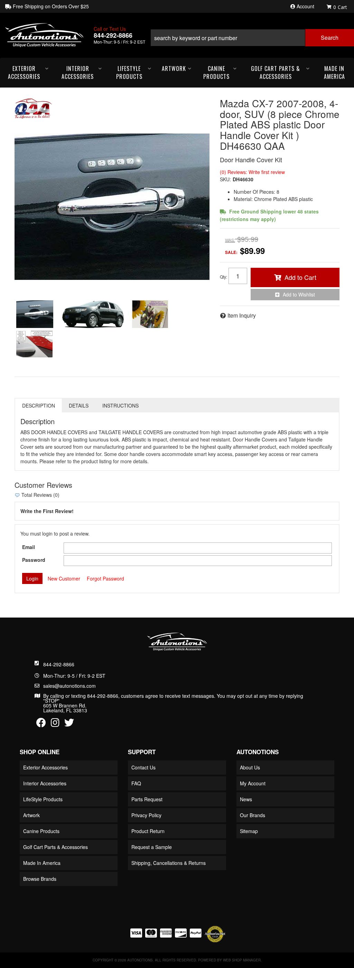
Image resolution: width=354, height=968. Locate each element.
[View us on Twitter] (69, 724)
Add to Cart (300, 277)
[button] (252, 35)
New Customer (64, 578)
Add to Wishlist (299, 294)
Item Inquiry (241, 315)
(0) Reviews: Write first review (252, 171)
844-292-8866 (58, 664)
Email (28, 547)
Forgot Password (105, 578)
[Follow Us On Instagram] (55, 724)
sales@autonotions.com (69, 685)
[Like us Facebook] (41, 724)
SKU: (225, 179)
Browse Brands (39, 878)
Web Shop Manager (242, 960)
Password (33, 559)
